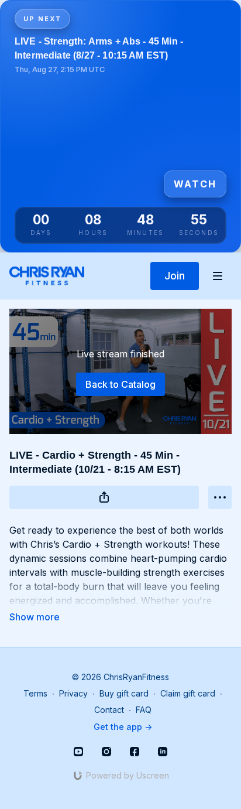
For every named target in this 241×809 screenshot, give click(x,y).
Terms (35, 693)
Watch (195, 184)
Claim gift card (187, 693)
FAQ (144, 710)
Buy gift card (124, 693)
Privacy (73, 693)
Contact (109, 710)
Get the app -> (123, 727)
